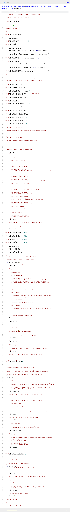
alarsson (27, 6)
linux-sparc (34, 6)
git (23, 6)
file (29, 11)
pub (7, 6)
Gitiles (8, 510)
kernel (3, 6)
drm (12, 8)
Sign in (67, 2)
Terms (15, 510)
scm (11, 6)
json (67, 509)
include (4, 8)
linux (14, 6)
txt (64, 509)
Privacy (12, 510)
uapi (9, 8)
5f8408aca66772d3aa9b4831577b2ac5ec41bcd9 (52, 6)
